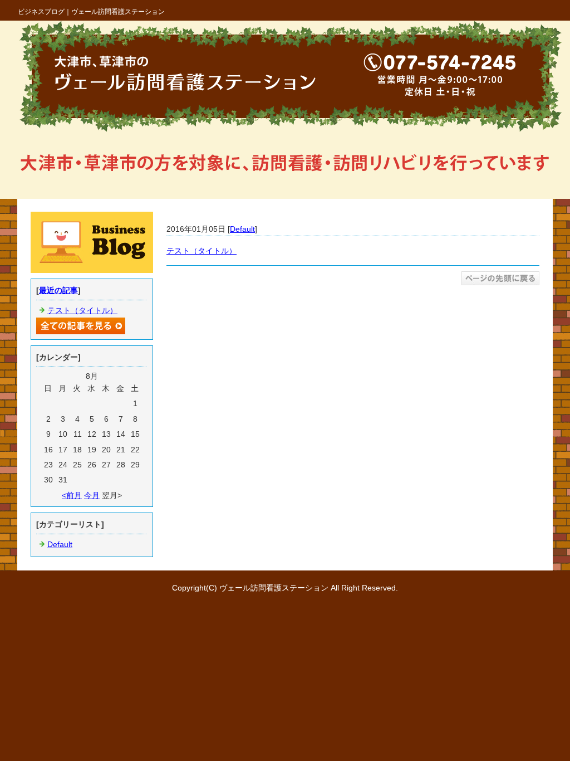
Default (242, 229)
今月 (92, 495)
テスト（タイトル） (201, 250)
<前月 (72, 495)
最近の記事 (58, 290)
